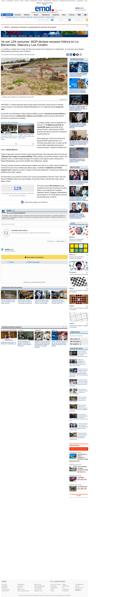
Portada (6, 36)
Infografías (22, 36)
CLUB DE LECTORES (56, 584)
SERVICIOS (20, 586)
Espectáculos (46, 14)
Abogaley (38, 330)
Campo (27, 0)
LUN (63, 587)
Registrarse (83, 10)
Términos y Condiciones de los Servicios (48, 595)
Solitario (71, 306)
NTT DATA (20, 330)
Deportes (26, 14)
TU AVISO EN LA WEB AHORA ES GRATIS (79, 495)
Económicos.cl (63, 0)
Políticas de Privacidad (33, 595)
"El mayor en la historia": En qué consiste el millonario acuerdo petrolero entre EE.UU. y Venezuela (78, 199)
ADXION (77, 586)
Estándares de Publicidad (64, 595)
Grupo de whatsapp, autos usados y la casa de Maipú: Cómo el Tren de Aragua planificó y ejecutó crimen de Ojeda (42, 303)
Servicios (71, 14)
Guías (30, 36)
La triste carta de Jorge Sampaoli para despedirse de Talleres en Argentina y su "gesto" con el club (78, 417)
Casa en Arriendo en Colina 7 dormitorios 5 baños (82, 468)
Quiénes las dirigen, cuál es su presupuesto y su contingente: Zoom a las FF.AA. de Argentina (77, 91)
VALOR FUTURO (79, 587)
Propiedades (47, 0)
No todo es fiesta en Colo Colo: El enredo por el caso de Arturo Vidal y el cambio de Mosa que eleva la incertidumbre (78, 382)
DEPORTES (4, 587)
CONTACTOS (37, 589)
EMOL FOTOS (21, 589)
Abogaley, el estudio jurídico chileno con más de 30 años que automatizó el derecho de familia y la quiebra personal (42, 344)
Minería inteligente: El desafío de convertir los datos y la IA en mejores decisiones (24, 344)
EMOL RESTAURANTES (23, 590)
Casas (73, 0)
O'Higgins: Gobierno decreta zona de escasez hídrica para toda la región (26, 136)
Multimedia (29, 17)
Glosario (45, 36)
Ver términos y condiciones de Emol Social (34, 282)
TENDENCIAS (21, 584)
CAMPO (64, 584)
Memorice (72, 254)
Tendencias (55, 14)
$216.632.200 (74, 461)
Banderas (72, 237)
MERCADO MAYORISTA (78, 590)
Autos (40, 0)
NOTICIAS (4, 584)
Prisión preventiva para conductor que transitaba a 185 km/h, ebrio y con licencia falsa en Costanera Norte (59, 303)
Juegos (72, 223)
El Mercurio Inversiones (9, 330)
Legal (21, 0)
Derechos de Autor (23, 595)
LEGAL (52, 590)
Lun (86, 0)
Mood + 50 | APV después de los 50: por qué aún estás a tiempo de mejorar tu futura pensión (60, 344)
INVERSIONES (65, 586)
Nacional (8, 14)
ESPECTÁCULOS (6, 589)
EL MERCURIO (54, 587)
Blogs (16, 0)
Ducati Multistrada (82, 486)
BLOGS (52, 589)
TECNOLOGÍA (5, 590)
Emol (3, 0)
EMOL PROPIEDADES (39, 586)
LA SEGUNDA (65, 589)
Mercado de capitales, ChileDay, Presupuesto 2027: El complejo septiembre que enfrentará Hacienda (77, 125)
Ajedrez (71, 288)
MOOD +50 (54, 330)
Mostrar (44, 4)
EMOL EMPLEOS (38, 587)
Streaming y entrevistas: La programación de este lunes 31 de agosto (33, 27)
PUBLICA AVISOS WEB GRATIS (79, 449)
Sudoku (71, 323)
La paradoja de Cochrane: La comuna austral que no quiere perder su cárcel (77, 161)
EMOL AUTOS (37, 584)
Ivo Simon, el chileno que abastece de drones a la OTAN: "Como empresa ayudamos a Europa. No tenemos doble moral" (78, 108)
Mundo (36, 14)
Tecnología (9, 17)
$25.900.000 (82, 479)
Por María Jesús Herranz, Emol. (26, 54)
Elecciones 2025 (50, 17)
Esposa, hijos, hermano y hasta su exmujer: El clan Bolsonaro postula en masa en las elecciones (78, 183)
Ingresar (77, 10)
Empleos (55, 0)
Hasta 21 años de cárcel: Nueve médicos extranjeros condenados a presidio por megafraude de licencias (78, 408)
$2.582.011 (81, 472)
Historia (37, 36)
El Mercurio (9, 0)
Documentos (22, 17)
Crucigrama (72, 272)
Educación (15, 17)
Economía (18, 14)
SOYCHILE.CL (65, 590)
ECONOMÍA (4, 586)
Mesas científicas (56, 36)
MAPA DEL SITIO (38, 590)
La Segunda (80, 0)
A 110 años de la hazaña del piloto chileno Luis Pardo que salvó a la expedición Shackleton (78, 75)
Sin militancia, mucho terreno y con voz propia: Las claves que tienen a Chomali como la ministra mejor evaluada (78, 143)
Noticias (13, 36)
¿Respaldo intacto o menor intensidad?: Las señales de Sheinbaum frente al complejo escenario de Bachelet (77, 216)
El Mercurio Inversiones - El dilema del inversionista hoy (8, 343)
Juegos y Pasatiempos (39, 17)
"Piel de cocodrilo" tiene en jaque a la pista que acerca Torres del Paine (8, 302)
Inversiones (33, 0)
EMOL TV (20, 587)
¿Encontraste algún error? (36, 202)
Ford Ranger (80, 477)
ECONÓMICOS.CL (79, 584)
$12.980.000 (82, 489)
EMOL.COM (53, 586)
